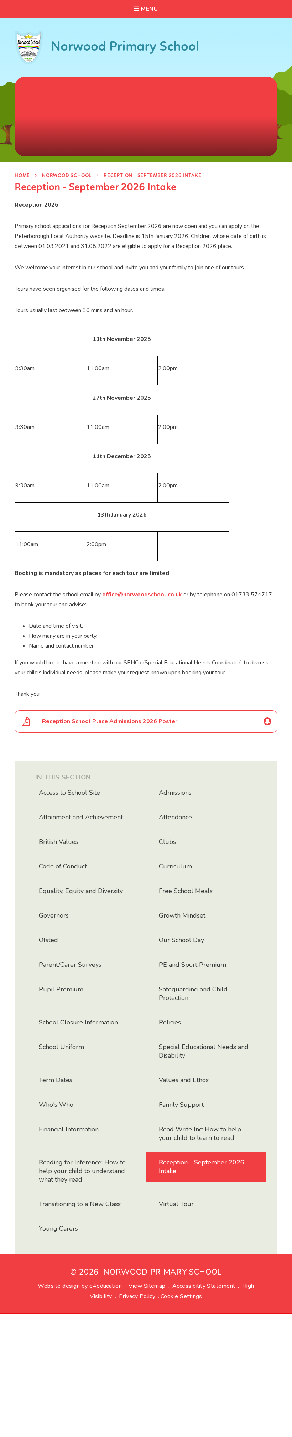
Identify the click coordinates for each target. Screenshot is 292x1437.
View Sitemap (147, 1286)
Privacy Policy (137, 1296)
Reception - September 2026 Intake (152, 175)
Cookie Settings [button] (181, 1296)
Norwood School (67, 175)
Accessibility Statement (203, 1286)
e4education (105, 1286)
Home (22, 175)
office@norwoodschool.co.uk (142, 594)
